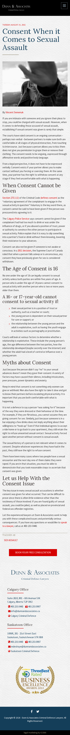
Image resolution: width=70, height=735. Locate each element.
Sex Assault (11, 540)
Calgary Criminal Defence (23, 615)
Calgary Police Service (18, 218)
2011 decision (24, 250)
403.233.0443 (16, 606)
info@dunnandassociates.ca (25, 611)
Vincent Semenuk (14, 112)
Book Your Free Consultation (33, 552)
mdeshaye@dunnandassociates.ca (28, 646)
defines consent (49, 197)
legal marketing (30, 732)
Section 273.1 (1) (10, 197)
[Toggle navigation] (64, 5)
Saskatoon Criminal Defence (24, 651)
